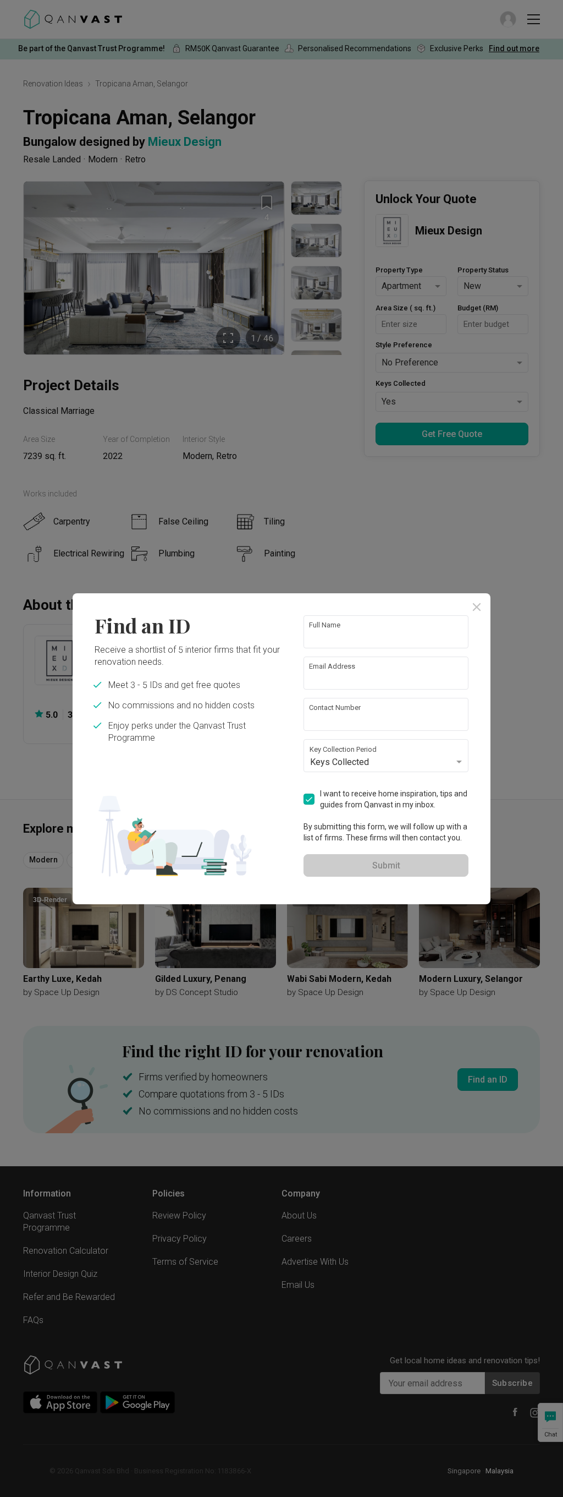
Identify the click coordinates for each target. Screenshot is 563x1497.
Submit (386, 865)
